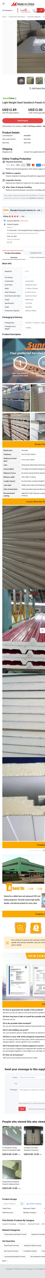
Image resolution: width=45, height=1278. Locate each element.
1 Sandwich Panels (30, 1251)
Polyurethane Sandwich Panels (15, 1234)
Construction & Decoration (17, 17)
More (4, 1261)
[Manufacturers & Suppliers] (22, 4)
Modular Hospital (29, 1212)
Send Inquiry (23, 121)
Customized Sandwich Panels (14, 1256)
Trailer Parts (6, 1208)
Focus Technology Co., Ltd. (29, 1269)
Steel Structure (7, 1212)
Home (4, 17)
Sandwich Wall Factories (32, 1245)
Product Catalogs (34, 1204)
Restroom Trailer (29, 1208)
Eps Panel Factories (11, 1251)
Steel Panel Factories (11, 1245)
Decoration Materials (34, 17)
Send (22, 1109)
